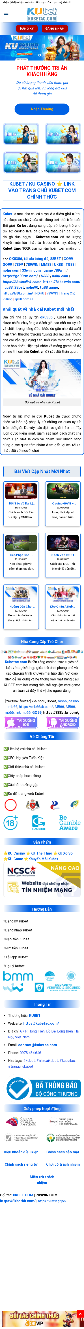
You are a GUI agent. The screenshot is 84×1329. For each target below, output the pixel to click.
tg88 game (49, 287)
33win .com (31, 270)
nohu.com (60, 276)
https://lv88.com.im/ (18, 293)
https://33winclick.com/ (22, 282)
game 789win (54, 270)
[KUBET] (42, 14)
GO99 (68, 259)
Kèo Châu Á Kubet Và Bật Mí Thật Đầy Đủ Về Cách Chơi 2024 (63, 607)
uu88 (8, 287)
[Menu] (6, 14)
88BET (55, 259)
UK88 (58, 264)
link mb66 (23, 712)
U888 (45, 276)
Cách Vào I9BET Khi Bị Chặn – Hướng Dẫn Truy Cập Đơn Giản (63, 555)
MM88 (46, 264)
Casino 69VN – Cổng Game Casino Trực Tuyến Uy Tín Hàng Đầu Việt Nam (63, 504)
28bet (19, 287)
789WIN (32, 264)
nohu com (11, 270)
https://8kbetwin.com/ (61, 282)
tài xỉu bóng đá (36, 259)
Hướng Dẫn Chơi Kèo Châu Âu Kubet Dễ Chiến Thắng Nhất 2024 (21, 607)
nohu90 (32, 287)
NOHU (39, 293)
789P (19, 264)
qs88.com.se (24, 299)
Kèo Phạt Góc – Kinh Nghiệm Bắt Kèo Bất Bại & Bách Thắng (21, 555)
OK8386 (15, 259)
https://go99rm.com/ (20, 276)
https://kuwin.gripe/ (52, 1201)
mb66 (62, 701)
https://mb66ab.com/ (36, 707)
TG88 (69, 264)
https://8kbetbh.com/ (18, 1201)
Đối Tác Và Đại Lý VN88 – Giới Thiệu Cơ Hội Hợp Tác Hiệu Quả (21, 504)
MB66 (59, 707)
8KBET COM (23, 1195)
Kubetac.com (16, 662)
